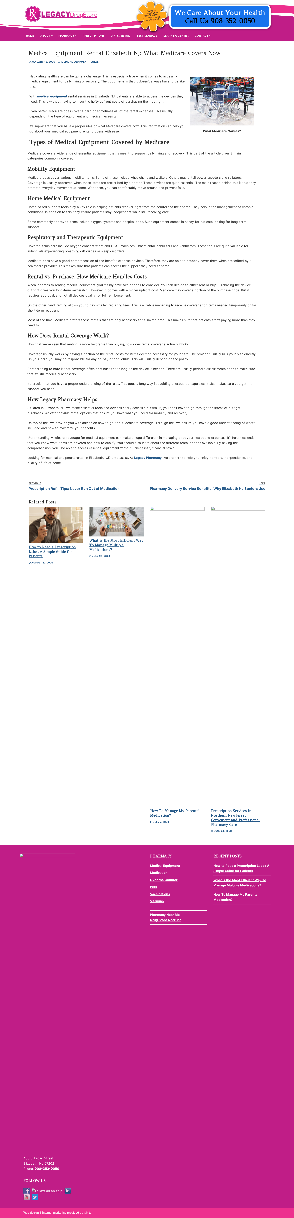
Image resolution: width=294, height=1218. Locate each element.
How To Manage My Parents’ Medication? (235, 897)
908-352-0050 (233, 21)
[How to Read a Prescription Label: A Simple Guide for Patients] (56, 525)
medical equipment (52, 96)
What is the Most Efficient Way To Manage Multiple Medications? (116, 545)
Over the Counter (164, 880)
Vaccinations (160, 894)
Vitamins (157, 901)
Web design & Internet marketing (44, 1212)
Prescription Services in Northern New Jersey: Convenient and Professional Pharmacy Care (235, 818)
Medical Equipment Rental (80, 61)
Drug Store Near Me (165, 920)
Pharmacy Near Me (165, 915)
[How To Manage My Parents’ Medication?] (177, 657)
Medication (158, 873)
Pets (153, 887)
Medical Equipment (165, 866)
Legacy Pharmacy (148, 458)
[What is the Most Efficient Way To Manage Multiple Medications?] (116, 521)
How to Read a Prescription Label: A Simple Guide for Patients (52, 551)
